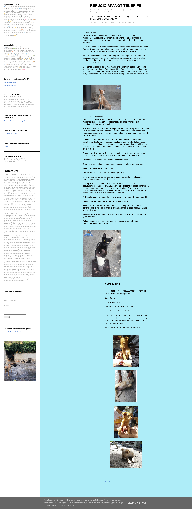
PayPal (6, 146)
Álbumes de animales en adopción (15, 121)
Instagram (103, 22)
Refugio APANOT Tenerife (115, 6)
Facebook (94, 22)
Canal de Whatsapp (10, 82)
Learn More (134, 503)
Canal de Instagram (10, 85)
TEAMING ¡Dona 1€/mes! (12, 134)
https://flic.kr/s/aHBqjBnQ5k (12, 332)
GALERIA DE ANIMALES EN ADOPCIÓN (121, 22)
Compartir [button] (86, 284)
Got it (145, 503)
